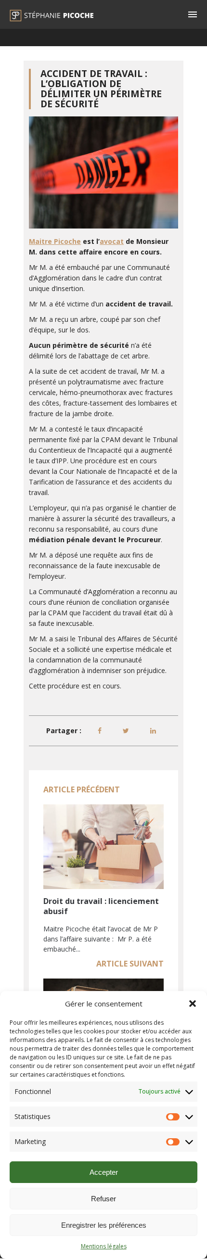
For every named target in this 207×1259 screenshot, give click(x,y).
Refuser (103, 1199)
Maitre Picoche (55, 241)
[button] (192, 1003)
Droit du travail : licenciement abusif (101, 906)
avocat (112, 241)
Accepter (104, 1172)
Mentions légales (104, 1246)
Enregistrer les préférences (103, 1225)
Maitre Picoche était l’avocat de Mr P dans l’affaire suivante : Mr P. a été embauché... (100, 939)
